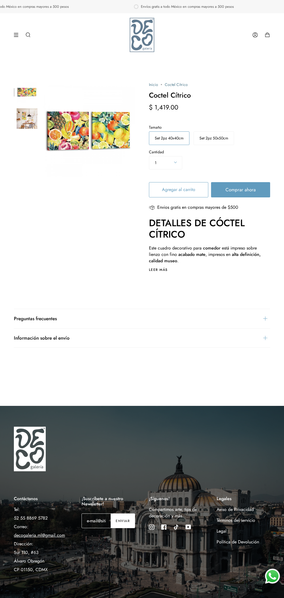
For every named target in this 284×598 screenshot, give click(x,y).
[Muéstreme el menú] (18, 35)
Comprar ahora (240, 189)
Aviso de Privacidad (235, 509)
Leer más (158, 269)
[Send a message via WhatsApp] (272, 576)
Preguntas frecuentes (35, 318)
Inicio (153, 84)
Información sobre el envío (42, 338)
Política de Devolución (238, 542)
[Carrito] (267, 35)
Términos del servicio (236, 520)
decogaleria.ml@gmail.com (39, 535)
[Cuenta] (255, 35)
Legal (222, 531)
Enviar (123, 520)
